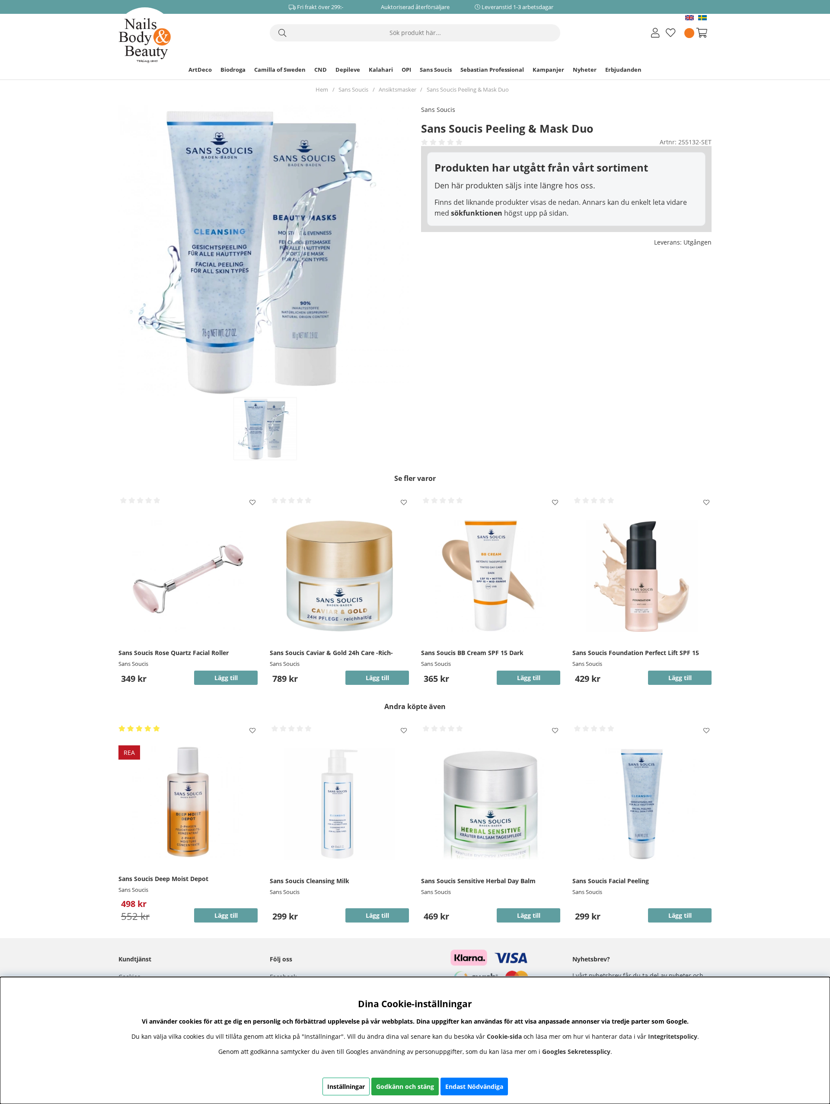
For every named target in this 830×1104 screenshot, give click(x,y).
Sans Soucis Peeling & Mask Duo (468, 89)
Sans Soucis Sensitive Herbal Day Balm (478, 881)
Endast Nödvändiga (474, 1086)
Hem (322, 89)
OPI (406, 69)
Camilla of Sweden (280, 69)
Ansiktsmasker (397, 89)
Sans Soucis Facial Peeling (610, 881)
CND (320, 69)
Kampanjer (548, 69)
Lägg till (680, 678)
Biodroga (233, 69)
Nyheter (585, 69)
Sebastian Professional (492, 69)
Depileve (347, 69)
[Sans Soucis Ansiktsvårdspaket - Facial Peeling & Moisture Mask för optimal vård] (264, 428)
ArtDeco (200, 69)
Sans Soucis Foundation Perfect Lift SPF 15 (635, 653)
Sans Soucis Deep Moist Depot (163, 879)
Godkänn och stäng (405, 1086)
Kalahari (381, 69)
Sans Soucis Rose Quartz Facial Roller (173, 653)
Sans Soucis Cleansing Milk (309, 881)
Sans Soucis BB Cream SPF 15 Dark (472, 653)
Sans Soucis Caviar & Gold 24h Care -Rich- (331, 653)
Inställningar (346, 1086)
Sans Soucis (436, 69)
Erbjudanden (623, 69)
